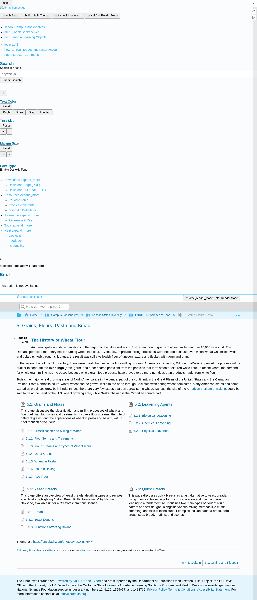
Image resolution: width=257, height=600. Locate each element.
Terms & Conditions (182, 589)
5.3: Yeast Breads (42, 489)
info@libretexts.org (72, 594)
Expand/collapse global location (238, 314)
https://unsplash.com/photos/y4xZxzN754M (63, 541)
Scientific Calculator (22, 210)
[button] (15, 240)
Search (22, 307)
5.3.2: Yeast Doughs (40, 519)
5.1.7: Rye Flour (37, 476)
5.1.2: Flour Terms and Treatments (50, 438)
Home (34, 315)
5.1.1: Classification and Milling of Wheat (54, 431)
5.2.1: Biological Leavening (152, 415)
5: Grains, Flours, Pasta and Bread (36, 550)
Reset (6, 106)
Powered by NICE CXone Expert (78, 581)
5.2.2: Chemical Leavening (152, 423)
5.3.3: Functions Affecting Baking (49, 527)
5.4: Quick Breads (150, 489)
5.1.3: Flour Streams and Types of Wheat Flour (58, 446)
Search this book (10, 67)
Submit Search (11, 80)
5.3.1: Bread (34, 512)
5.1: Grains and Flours (45, 404)
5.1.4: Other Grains (39, 453)
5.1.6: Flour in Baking (40, 469)
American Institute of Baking (206, 388)
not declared (84, 550)
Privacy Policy (157, 589)
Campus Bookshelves (65, 315)
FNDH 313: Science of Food (152, 315)
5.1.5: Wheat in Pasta (41, 461)
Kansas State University (106, 315)
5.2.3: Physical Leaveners (151, 431)
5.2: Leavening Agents (153, 404)
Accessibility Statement (213, 589)
